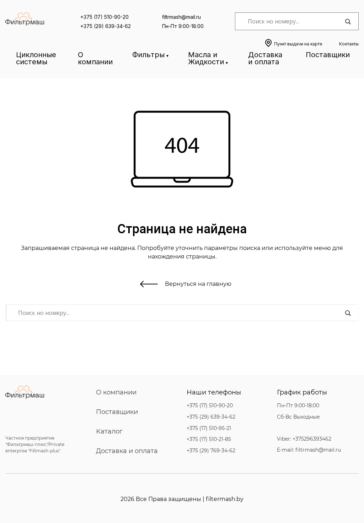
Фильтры (148, 54)
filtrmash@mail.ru (181, 17)
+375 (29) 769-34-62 (211, 451)
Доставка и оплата (265, 58)
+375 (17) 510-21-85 (209, 439)
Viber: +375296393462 (304, 439)
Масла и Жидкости (206, 58)
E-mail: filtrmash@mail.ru (309, 450)
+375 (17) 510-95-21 (209, 428)
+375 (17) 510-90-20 (104, 17)
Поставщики (328, 54)
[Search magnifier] (347, 21)
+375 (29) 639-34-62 (105, 26)
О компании (95, 58)
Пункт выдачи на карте (298, 44)
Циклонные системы (36, 58)
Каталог (109, 431)
